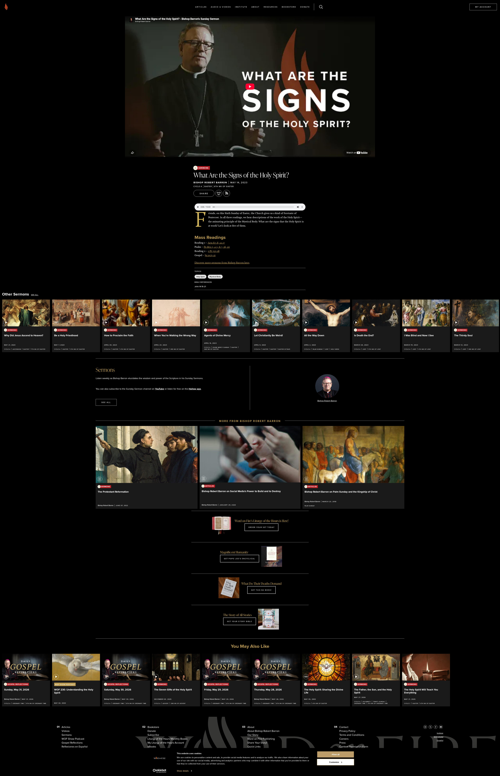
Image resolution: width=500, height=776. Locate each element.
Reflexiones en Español (75, 747)
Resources (271, 6)
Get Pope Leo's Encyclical (239, 558)
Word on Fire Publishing (261, 739)
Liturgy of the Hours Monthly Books (167, 739)
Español (440, 740)
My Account (483, 6)
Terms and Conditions (351, 735)
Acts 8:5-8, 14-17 (216, 242)
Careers (343, 739)
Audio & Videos (221, 6)
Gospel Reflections (72, 743)
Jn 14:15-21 (210, 255)
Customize (334, 762)
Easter (208, 186)
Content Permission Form (353, 747)
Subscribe (153, 735)
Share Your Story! (257, 743)
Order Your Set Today (261, 527)
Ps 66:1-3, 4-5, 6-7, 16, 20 (217, 246)
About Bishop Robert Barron (263, 731)
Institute (241, 6)
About (255, 6)
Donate (305, 6)
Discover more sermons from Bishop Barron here (222, 262)
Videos (66, 731)
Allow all (335, 754)
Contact (343, 727)
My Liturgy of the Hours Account (166, 743)
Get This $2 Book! (261, 590)
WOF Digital (438, 737)
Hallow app (195, 389)
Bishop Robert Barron (210, 182)
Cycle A (197, 186)
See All (34, 295)
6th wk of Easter (224, 186)
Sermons (203, 167)
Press (342, 743)
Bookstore (289, 6)
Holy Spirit (200, 276)
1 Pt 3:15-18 (213, 251)
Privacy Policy (347, 731)
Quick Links (254, 747)
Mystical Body (215, 276)
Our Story (252, 735)
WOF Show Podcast (73, 739)
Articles (201, 6)
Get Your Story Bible (239, 621)
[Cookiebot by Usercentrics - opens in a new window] (159, 771)
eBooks (152, 747)
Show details (183, 771)
